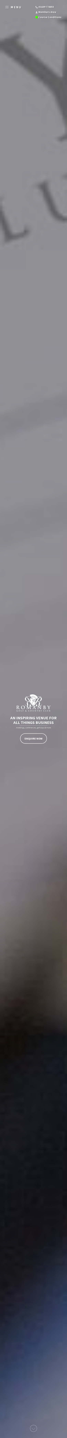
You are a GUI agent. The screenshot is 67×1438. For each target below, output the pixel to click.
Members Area (47, 12)
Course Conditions (50, 17)
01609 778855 (46, 7)
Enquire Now (33, 738)
